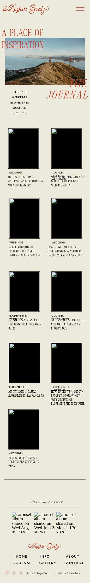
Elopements (17, 315)
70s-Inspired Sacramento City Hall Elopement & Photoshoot (67, 324)
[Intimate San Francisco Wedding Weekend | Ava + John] (24, 292)
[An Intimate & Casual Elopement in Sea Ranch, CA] (24, 363)
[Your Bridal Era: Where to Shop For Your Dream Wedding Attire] (66, 148)
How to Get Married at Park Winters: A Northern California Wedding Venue (65, 251)
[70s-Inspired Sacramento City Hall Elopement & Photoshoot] (66, 292)
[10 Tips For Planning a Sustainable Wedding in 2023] (24, 429)
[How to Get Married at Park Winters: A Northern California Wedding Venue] (66, 218)
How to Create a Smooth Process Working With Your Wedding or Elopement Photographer (67, 398)
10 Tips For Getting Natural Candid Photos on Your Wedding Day (25, 181)
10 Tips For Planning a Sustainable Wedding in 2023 (23, 462)
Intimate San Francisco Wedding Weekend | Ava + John (25, 324)
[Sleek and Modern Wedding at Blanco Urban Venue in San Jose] (24, 218)
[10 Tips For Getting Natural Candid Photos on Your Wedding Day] (23, 148)
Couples (58, 172)
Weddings (16, 172)
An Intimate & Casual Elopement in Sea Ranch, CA (26, 394)
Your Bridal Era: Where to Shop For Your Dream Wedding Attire (68, 181)
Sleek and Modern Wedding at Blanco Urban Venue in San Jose (25, 251)
